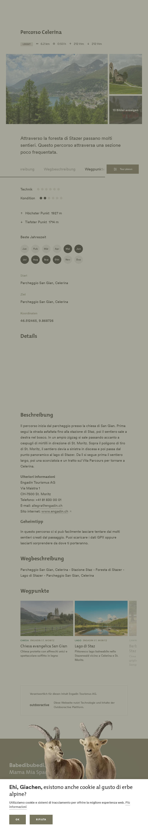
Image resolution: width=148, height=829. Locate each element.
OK (17, 819)
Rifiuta (41, 819)
